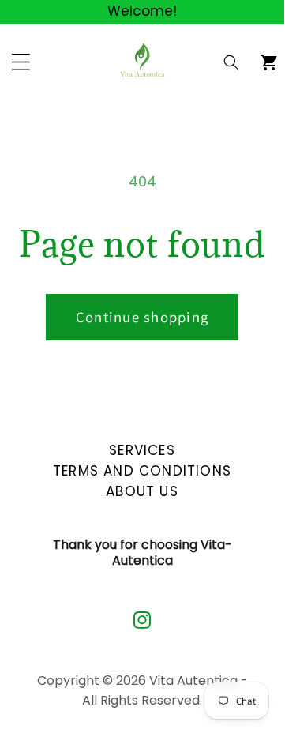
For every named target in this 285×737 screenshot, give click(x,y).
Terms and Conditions (142, 469)
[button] (231, 62)
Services (142, 449)
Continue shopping (142, 316)
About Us (142, 490)
